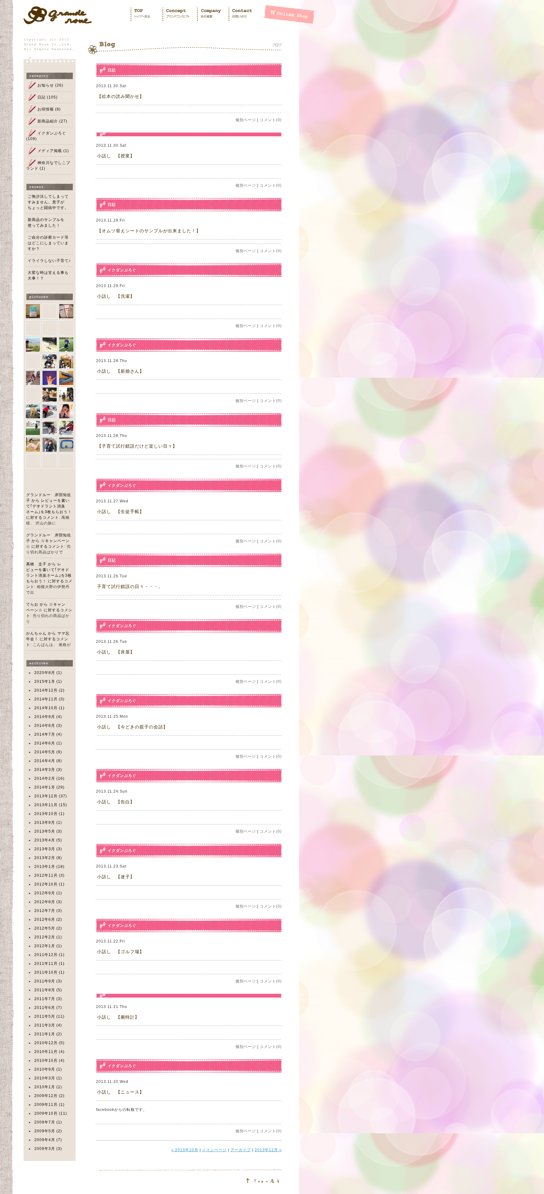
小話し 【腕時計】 (118, 1017)
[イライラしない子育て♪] (33, 311)
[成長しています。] (49, 344)
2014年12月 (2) (49, 690)
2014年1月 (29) (49, 787)
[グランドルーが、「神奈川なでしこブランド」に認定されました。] (49, 311)
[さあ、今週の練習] (66, 361)
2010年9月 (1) (48, 1069)
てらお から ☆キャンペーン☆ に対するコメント (49, 610)
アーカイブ (240, 1150)
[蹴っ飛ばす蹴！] (49, 328)
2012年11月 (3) (49, 875)
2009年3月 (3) (48, 1148)
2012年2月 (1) (48, 937)
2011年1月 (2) (48, 1034)
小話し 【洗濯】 (116, 296)
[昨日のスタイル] (66, 394)
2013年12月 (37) (50, 796)
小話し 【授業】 (116, 155)
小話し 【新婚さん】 (120, 371)
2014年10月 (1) (49, 708)
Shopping (289, 14)
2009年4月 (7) (48, 1140)
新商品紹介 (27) (52, 121)
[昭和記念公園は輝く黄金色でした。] (66, 461)
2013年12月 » (268, 1150)
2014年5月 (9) (48, 752)
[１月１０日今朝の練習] (66, 444)
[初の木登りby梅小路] (66, 328)
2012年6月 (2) (48, 919)
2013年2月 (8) (48, 858)
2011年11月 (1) (49, 963)
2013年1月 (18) (49, 866)
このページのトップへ (185, 1177)
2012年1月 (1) (48, 946)
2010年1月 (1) (48, 1087)
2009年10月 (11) (50, 1113)
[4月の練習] (33, 361)
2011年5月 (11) (49, 1016)
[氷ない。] (66, 411)
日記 (112, 70)
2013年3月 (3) (48, 849)
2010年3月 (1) (48, 1078)
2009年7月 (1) (48, 1122)
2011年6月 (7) (48, 1007)
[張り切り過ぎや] (33, 378)
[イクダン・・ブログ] (33, 461)
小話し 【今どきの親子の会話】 (132, 726)
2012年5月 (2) (48, 928)
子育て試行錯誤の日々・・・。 (130, 586)
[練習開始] (33, 394)
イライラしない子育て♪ (49, 260)
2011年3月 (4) (48, 1025)
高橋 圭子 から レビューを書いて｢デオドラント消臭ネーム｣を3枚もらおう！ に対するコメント (49, 575)
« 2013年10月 (184, 1150)
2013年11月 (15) (50, 805)
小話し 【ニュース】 (120, 1092)
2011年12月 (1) (49, 955)
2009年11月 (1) (49, 1104)
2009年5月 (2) (48, 1131)
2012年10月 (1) (49, 884)
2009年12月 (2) (49, 1096)
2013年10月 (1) (49, 814)
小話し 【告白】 (116, 801)
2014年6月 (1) (48, 743)
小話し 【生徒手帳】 (120, 511)
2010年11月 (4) (49, 1052)
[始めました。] (66, 344)
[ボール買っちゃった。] (49, 444)
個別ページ (245, 120)
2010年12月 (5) (49, 1043)
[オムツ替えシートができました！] (66, 311)
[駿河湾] (33, 344)
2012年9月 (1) (48, 893)
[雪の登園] (33, 428)
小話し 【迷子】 (116, 876)
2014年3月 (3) (48, 769)
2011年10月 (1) (49, 972)
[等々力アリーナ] (33, 444)
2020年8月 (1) (48, 673)
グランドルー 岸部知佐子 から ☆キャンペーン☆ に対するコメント (48, 541)
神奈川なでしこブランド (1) (48, 166)
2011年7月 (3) (48, 999)
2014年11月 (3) (49, 699)
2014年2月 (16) (49, 778)
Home (146, 14)
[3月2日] (49, 361)
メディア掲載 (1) (53, 151)
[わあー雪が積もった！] (49, 428)
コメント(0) (271, 120)
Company (212, 14)
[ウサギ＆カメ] (49, 411)
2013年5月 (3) (48, 831)
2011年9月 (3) (48, 981)
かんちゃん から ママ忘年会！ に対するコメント (48, 639)
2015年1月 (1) (48, 681)
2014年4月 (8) (48, 761)
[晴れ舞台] (49, 378)
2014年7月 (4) (48, 734)
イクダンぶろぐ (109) (46, 136)
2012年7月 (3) (48, 910)
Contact (246, 14)
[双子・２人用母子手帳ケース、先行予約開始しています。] (49, 461)
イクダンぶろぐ (122, 270)
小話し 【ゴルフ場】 (120, 951)
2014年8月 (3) (48, 725)
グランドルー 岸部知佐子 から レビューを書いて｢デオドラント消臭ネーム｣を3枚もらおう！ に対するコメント (49, 506)
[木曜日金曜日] (66, 378)
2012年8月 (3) (48, 902)
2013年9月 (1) (48, 822)
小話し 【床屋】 (116, 651)
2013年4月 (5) (48, 840)
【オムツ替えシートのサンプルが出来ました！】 (149, 230)
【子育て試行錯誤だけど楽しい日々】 (137, 446)
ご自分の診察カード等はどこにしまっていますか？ (48, 243)
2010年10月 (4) (49, 1060)
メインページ (214, 1150)
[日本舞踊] (66, 428)
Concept (179, 14)
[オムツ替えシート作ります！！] (33, 328)
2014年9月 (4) (48, 717)
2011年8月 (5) (48, 990)
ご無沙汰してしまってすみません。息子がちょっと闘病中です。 (48, 202)
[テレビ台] (33, 411)
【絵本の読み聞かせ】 (120, 96)
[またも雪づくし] (49, 394)
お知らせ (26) (50, 85)
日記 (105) (47, 97)
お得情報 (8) (49, 109)
